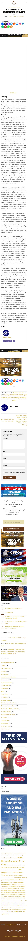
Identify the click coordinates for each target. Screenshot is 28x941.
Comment (5, 438)
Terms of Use (14, 936)
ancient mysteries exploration (7, 853)
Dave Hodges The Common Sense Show (12, 872)
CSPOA (3, 665)
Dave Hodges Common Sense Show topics (10, 867)
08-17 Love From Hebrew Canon (13, 608)
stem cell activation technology (16, 900)
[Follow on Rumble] (19, 931)
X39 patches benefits (20, 909)
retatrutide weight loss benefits (19, 894)
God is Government (6, 668)
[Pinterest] (5, 26)
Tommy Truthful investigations (18, 904)
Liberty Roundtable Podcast (8, 677)
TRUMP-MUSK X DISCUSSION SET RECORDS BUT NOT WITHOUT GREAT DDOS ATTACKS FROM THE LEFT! (13, 652)
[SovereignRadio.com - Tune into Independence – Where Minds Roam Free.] (14, 2)
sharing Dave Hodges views (7, 398)
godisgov (3, 671)
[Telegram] (11, 24)
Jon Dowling (4, 674)
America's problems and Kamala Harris (12, 394)
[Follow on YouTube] (16, 931)
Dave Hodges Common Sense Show (12, 861)
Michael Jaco (4, 680)
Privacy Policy (6, 936)
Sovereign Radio (5, 700)
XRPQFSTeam (5, 729)
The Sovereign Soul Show (8, 714)
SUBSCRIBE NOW (13, 529)
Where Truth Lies (5, 726)
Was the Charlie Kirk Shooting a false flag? (13, 639)
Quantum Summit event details (7, 894)
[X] (5, 24)
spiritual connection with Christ (16, 898)
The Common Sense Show (14, 7)
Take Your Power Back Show (8, 703)
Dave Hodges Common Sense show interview (16, 865)
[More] (11, 26)
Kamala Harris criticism (9, 397)
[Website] (14, 341)
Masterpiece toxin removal (18, 886)
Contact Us (22, 936)
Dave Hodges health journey (12, 870)
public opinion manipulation (20, 892)
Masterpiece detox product (6, 886)
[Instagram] (20, 24)
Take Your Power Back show (6, 904)
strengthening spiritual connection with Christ (15, 902)
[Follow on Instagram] (11, 931)
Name (4, 451)
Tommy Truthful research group (7, 905)
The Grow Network (6, 711)
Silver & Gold (4, 697)
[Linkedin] (23, 24)
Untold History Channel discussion (16, 907)
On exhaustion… (9, 612)
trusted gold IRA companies (18, 905)
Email (4, 458)
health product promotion (17, 875)
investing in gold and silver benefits (14, 882)
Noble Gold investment (10, 892)
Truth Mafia (4, 717)
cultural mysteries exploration (14, 855)
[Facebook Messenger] (17, 24)
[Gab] (2, 26)
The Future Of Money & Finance (9, 708)
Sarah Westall (4, 694)
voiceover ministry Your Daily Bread (8, 909)
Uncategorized (5, 720)
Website (5, 465)
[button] (2, 2)
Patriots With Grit (5, 685)
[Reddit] (14, 24)
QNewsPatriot (4, 688)
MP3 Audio (13, 93)
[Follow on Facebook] (8, 931)
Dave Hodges (21, 16)
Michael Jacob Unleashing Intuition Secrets (10, 888)
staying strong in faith (5, 900)
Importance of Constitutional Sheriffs (8, 877)
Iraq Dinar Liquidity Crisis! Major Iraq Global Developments (14, 627)
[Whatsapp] (8, 26)
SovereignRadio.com (10, 925)
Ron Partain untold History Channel (10, 896)
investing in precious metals (8, 884)
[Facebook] (2, 24)
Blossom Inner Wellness (7, 662)
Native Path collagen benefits (13, 890)
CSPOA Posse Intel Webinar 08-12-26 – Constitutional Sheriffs (15, 617)
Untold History (5, 723)
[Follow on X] (14, 931)
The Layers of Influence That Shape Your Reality (15, 622)
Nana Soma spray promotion (20, 397)
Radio (2, 691)
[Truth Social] (8, 24)
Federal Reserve (9, 875)
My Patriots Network (6, 683)
